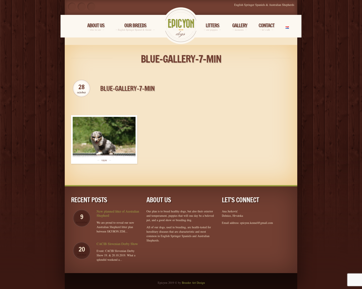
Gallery (239, 26)
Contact (266, 26)
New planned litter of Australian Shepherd (118, 213)
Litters (212, 26)
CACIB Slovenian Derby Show (117, 244)
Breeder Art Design (193, 283)
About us (95, 26)
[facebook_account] (72, 7)
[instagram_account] (82, 7)
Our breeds (135, 26)
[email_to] (91, 7)
